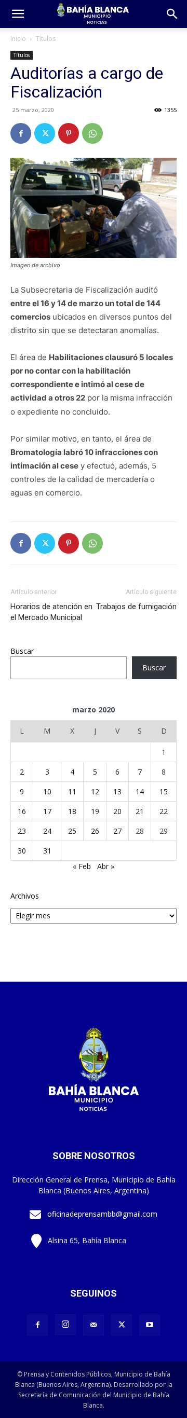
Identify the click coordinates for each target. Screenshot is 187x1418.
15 (163, 791)
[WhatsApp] (92, 133)
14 (140, 791)
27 (117, 831)
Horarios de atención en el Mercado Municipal (51, 612)
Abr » (105, 866)
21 (140, 811)
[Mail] (93, 1325)
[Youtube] (149, 1325)
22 (163, 811)
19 (95, 811)
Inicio (18, 38)
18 (72, 811)
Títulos (46, 38)
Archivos (24, 896)
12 (95, 791)
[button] (172, 14)
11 (72, 791)
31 (47, 851)
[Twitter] (44, 133)
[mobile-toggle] (17, 14)
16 (22, 811)
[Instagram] (65, 1324)
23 (22, 831)
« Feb (82, 866)
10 (47, 791)
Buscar (22, 651)
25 (72, 831)
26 (95, 831)
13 (117, 791)
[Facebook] (20, 133)
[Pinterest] (68, 133)
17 (47, 811)
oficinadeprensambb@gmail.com (102, 1214)
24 (47, 831)
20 (117, 811)
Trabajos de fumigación (136, 606)
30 (22, 851)
